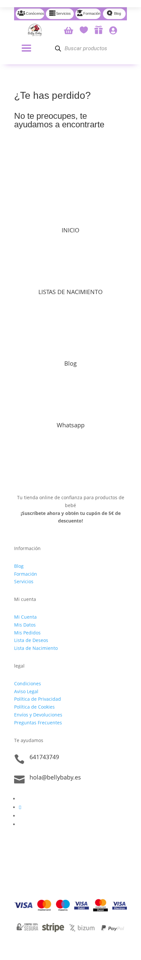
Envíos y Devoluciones (38, 715)
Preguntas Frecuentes (38, 722)
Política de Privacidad (37, 699)
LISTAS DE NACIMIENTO (70, 292)
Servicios (23, 581)
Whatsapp (71, 425)
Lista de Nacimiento (36, 648)
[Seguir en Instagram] (20, 807)
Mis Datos (25, 625)
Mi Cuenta (25, 617)
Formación (25, 574)
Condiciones (27, 683)
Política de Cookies (34, 707)
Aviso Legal (26, 691)
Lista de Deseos (31, 640)
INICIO (70, 230)
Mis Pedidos (27, 632)
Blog (70, 363)
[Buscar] (57, 48)
